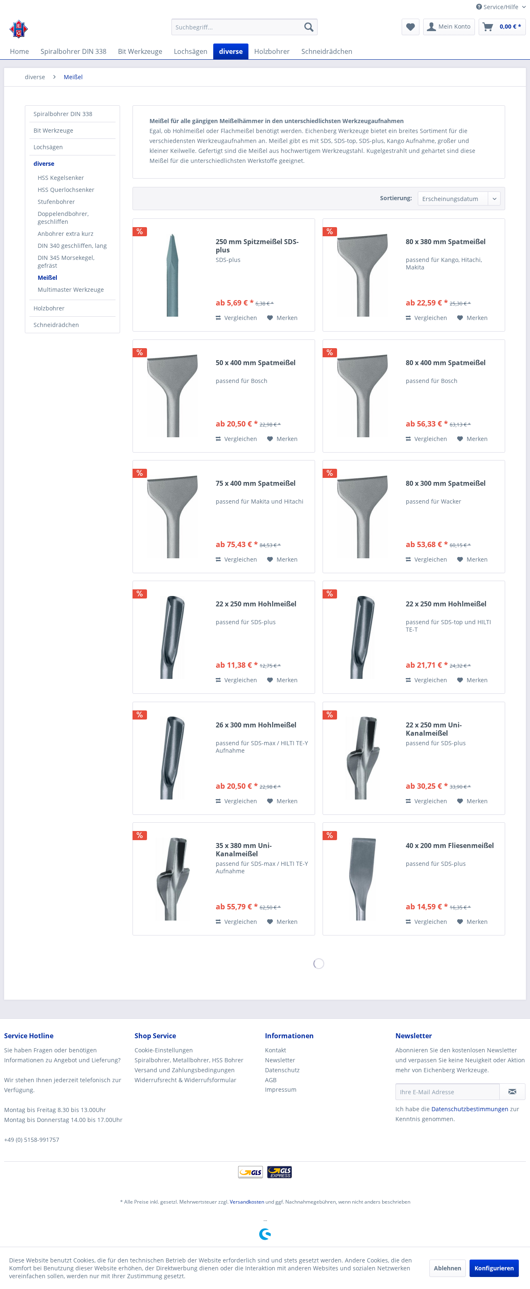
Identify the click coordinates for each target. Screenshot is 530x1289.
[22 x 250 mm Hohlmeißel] (172, 637)
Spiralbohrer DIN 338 (63, 114)
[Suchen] (309, 27)
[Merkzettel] (410, 27)
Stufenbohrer (56, 202)
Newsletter (280, 1060)
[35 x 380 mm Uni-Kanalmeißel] (172, 879)
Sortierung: (396, 198)
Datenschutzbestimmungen (469, 1109)
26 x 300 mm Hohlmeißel (256, 725)
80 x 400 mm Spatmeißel (446, 363)
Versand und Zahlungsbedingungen (185, 1070)
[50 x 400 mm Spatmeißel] (172, 396)
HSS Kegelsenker (61, 178)
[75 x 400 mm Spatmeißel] (172, 517)
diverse (44, 163)
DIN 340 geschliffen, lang (72, 246)
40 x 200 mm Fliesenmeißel (450, 845)
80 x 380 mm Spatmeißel (446, 241)
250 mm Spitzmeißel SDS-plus (257, 245)
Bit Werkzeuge (53, 130)
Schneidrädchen (56, 325)
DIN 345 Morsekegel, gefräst (66, 261)
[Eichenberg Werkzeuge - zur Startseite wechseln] (18, 29)
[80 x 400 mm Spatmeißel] (362, 396)
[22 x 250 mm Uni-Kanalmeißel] (362, 758)
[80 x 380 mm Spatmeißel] (362, 275)
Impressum (280, 1089)
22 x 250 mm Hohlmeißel (256, 604)
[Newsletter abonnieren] (512, 1091)
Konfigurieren (494, 1268)
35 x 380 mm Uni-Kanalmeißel (244, 849)
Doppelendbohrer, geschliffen (63, 217)
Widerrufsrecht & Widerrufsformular (185, 1080)
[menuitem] (244, 27)
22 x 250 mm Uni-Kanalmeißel (434, 729)
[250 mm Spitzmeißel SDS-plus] (172, 275)
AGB (271, 1080)
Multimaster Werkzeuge (71, 289)
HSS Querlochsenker (66, 190)
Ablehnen (447, 1268)
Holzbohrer (49, 308)
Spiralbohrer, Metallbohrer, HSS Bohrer (189, 1060)
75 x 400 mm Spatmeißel (256, 483)
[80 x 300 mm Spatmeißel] (362, 517)
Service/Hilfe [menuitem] (501, 7)
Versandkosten (247, 1201)
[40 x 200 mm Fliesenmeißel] (362, 879)
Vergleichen (240, 318)
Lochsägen (48, 147)
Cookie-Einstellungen (164, 1050)
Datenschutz (282, 1070)
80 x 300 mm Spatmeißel (446, 483)
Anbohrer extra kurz (66, 233)
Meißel (47, 277)
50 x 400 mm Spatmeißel (256, 363)
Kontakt (275, 1050)
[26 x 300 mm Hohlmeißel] (172, 758)
